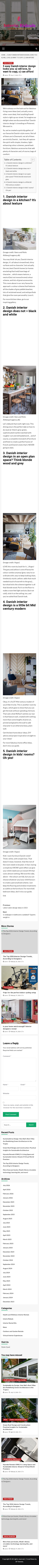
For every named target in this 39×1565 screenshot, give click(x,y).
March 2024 (7, 1289)
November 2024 (8, 1256)
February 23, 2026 (16, 1471)
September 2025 (9, 1214)
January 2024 (8, 1297)
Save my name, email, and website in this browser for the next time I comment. (18, 1106)
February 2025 (8, 1243)
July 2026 (6, 1185)
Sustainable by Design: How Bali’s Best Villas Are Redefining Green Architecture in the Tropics (18, 1141)
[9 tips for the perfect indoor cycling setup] (19, 978)
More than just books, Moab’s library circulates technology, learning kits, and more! (19, 1171)
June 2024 (6, 1277)
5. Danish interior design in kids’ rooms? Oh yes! (20, 189)
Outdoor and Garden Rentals (13, 1331)
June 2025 (6, 1227)
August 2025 (7, 1219)
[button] (3, 48)
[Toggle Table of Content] (31, 159)
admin (6, 75)
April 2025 (6, 1235)
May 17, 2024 (14, 75)
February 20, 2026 (16, 961)
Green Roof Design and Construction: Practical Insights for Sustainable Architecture (19, 1149)
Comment (7, 1056)
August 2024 (7, 1268)
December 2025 (8, 1202)
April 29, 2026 (14, 1432)
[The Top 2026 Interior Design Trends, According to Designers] (19, 942)
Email (23, 1084)
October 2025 (8, 1210)
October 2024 (8, 1260)
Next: (19, 914)
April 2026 (6, 1189)
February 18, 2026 (16, 1031)
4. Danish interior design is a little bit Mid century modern (19, 183)
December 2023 (8, 1302)
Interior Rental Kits (10, 1323)
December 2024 (8, 1252)
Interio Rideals (8, 63)
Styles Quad (5, 1347)
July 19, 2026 (14, 1392)
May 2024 (6, 1281)
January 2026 (8, 1198)
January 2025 (8, 1248)
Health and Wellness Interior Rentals (16, 1315)
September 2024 (9, 1264)
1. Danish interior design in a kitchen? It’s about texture (19, 164)
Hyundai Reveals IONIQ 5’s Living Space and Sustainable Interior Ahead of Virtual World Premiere (18, 1156)
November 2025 (8, 1206)
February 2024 (8, 1293)
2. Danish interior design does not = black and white (18, 169)
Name (5, 1084)
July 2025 (6, 1223)
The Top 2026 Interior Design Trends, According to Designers (16, 1164)
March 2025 (7, 1239)
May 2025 (6, 1231)
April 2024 (6, 1285)
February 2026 (8, 1194)
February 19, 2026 (16, 995)
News (5, 1327)
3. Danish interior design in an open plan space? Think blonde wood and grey (18, 176)
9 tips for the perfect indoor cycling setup (19, 993)
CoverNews (30, 1559)
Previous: (15, 906)
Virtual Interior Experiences (13, 1335)
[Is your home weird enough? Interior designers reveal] (19, 1012)
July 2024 (6, 1272)
